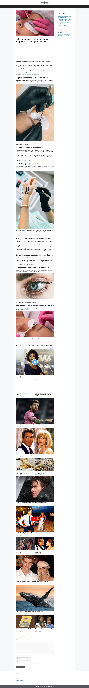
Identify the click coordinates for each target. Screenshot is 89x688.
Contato (17, 676)
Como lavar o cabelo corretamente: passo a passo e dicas (64, 27)
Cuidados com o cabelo (64, 6)
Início (19, 6)
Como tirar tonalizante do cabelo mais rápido (30, 74)
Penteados (46, 6)
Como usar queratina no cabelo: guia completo (24, 637)
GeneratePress (51, 686)
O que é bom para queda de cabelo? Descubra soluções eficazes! (63, 31)
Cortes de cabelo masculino (37, 6)
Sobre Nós (18, 682)
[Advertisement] (35, 53)
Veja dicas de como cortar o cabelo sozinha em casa (31, 235)
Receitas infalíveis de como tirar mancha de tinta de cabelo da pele (35, 160)
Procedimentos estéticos (21, 634)
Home (17, 678)
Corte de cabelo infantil (54, 6)
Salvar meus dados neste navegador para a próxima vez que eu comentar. (31, 664)
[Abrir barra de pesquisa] (70, 6)
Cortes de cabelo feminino (26, 6)
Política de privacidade (20, 680)
